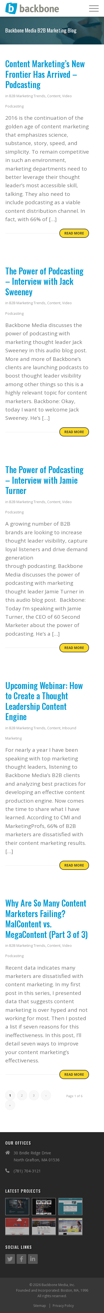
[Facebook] (21, 1259)
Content (53, 96)
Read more (74, 233)
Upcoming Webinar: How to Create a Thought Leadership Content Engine (44, 701)
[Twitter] (10, 1259)
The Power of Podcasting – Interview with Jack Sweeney (44, 281)
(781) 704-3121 (27, 1171)
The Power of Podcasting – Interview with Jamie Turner (44, 479)
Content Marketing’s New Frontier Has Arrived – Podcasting (45, 74)
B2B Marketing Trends (27, 96)
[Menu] (91, 8)
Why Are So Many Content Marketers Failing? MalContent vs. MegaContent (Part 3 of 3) (46, 918)
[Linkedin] (33, 1259)
